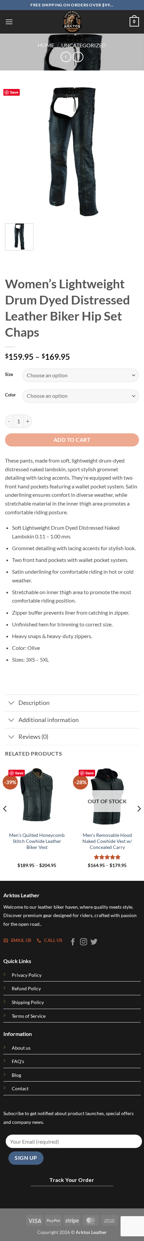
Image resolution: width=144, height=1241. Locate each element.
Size (9, 374)
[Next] (128, 151)
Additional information (48, 719)
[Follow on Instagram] (83, 942)
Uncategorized (83, 45)
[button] (9, 21)
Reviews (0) (33, 736)
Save (14, 92)
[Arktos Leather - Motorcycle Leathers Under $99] (72, 22)
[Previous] (16, 151)
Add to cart (72, 440)
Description (34, 702)
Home (46, 45)
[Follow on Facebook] (72, 942)
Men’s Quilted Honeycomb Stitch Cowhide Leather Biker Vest (37, 841)
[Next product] (66, 57)
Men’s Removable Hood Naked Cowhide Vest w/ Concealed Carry (107, 841)
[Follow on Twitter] (93, 942)
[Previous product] (78, 57)
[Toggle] (11, 704)
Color (10, 395)
